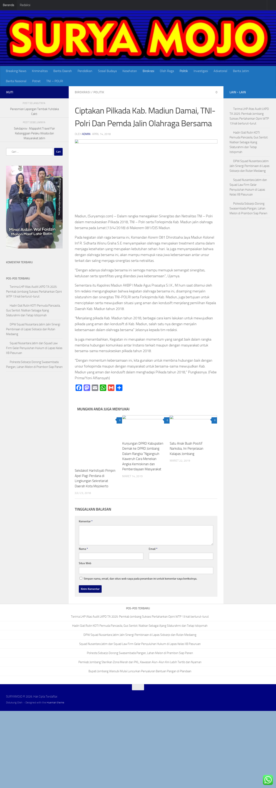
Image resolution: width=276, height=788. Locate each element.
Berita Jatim (241, 71)
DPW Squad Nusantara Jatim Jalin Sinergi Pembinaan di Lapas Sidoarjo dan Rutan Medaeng (33, 330)
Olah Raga (167, 71)
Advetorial (220, 71)
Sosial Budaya (107, 71)
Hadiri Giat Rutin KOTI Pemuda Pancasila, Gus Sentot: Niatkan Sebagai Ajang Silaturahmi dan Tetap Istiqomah (33, 311)
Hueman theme (55, 703)
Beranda (8, 5)
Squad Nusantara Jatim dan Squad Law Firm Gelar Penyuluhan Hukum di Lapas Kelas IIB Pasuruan (34, 349)
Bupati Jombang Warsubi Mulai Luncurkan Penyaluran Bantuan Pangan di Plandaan (139, 672)
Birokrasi (148, 71)
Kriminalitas (40, 71)
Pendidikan (85, 71)
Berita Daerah (62, 71)
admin (86, 134)
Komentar (86, 521)
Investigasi (201, 71)
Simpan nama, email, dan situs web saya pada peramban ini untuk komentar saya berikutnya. (140, 578)
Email (153, 549)
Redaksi (25, 5)
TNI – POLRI (54, 81)
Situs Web (85, 563)
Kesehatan (129, 71)
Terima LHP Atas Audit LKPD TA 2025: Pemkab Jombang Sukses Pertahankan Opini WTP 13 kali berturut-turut (34, 291)
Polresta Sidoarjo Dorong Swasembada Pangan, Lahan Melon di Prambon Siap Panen (248, 209)
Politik (184, 71)
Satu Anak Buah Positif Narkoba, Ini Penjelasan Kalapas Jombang (186, 448)
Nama (83, 549)
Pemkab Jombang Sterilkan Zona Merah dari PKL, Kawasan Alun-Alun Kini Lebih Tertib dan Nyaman (139, 663)
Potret (36, 81)
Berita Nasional (16, 81)
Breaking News (16, 71)
